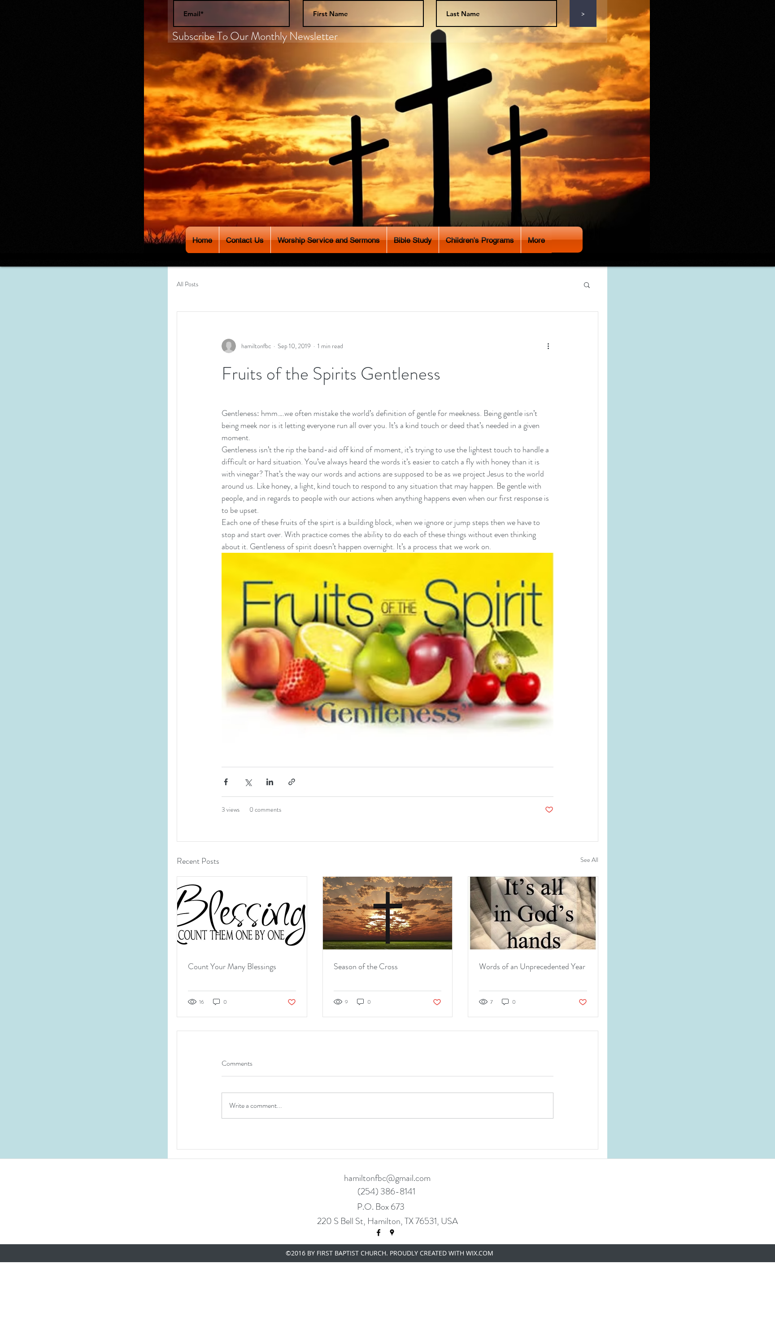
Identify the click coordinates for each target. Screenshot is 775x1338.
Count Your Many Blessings (232, 966)
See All (589, 859)
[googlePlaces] (392, 1232)
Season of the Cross (366, 966)
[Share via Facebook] (226, 782)
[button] (587, 284)
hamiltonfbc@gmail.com (387, 1178)
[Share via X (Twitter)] (248, 782)
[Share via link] (291, 782)
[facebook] (378, 1232)
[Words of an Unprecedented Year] (533, 913)
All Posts (187, 284)
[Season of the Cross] (388, 913)
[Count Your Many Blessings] (242, 913)
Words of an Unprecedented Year (532, 966)
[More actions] (548, 346)
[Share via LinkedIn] (270, 782)
